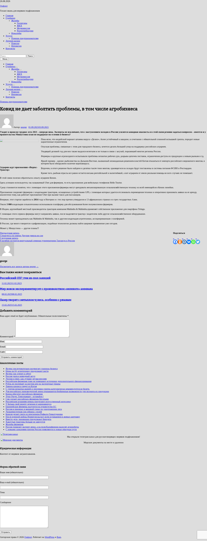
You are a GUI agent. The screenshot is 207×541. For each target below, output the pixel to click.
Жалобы (15, 20)
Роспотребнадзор (25, 31)
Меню (5, 59)
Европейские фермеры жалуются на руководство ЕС (31, 406)
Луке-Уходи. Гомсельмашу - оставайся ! (25, 396)
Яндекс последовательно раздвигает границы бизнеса (32, 368)
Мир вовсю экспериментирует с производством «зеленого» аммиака (46, 288)
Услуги (9, 36)
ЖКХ (19, 25)
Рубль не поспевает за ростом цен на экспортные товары (33, 384)
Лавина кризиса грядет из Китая (21, 386)
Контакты (10, 48)
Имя (2, 341)
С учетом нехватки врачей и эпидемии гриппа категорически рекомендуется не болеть (47, 389)
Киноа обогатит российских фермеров (24, 394)
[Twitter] (198, 239)
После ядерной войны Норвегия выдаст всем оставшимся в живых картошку (43, 417)
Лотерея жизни (13, 41)
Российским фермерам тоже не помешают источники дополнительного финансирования (48, 381)
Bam (59, 537)
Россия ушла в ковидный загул (20, 376)
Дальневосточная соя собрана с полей (24, 412)
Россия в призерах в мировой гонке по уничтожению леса (34, 409)
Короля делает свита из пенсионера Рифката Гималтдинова (34, 414)
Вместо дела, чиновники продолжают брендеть (28, 419)
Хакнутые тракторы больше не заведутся (25, 422)
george (24, 127)
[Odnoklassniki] (180, 239)
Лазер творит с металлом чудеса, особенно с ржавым (35, 299)
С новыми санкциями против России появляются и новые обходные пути (41, 429)
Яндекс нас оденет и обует (18, 373)
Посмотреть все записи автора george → (19, 266)
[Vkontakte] (189, 239)
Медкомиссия (23, 28)
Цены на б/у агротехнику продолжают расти (27, 371)
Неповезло (16, 46)
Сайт (2, 352)
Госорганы (22, 23)
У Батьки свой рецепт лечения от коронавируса (28, 404)
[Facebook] (175, 239)
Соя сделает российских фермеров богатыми (27, 399)
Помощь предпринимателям (24, 38)
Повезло (15, 43)
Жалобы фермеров (14, 424)
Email (2, 346)
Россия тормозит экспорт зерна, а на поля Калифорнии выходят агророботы (42, 427)
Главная (9, 15)
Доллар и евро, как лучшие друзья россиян (26, 379)
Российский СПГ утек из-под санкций (25, 277)
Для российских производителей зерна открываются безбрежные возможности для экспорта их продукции (57, 391)
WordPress (49, 537)
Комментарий (7, 336)
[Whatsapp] (193, 239)
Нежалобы (16, 33)
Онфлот (4, 6)
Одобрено (10, 18)
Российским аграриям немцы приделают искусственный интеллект (38, 401)
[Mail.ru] (184, 239)
